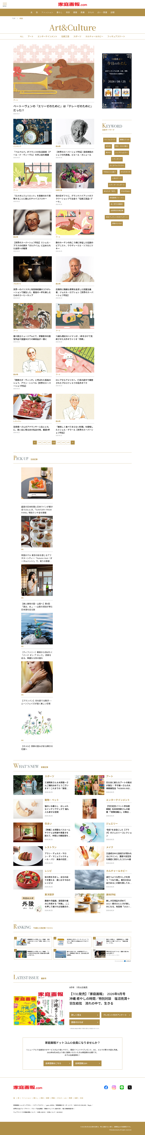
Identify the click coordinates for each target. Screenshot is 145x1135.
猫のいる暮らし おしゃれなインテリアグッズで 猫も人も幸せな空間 (57, 809)
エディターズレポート (117, 185)
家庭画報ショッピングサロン (22, 1105)
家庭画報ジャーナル (117, 198)
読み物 (58, 146)
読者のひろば (117, 223)
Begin (89, 1105)
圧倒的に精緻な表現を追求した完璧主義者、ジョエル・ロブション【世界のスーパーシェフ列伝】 (74, 292)
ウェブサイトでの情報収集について (24, 1112)
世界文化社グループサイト (21, 1108)
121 (49, 442)
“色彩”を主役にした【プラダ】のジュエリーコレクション (119, 833)
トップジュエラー (121, 152)
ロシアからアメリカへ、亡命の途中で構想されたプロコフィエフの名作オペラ (74, 381)
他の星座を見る (117, 103)
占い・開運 (102, 12)
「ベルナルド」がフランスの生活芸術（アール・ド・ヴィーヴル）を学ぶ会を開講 (32, 153)
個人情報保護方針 (68, 1108)
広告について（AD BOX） (55, 1112)
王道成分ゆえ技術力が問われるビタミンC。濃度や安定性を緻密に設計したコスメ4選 (119, 856)
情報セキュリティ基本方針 (52, 1108)
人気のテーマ (117, 178)
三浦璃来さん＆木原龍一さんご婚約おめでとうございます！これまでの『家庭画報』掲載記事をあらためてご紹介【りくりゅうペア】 (56, 785)
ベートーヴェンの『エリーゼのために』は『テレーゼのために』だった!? (53, 108)
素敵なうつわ (124, 140)
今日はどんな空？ (109, 172)
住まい (48, 824)
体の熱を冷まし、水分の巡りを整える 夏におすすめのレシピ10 (57, 880)
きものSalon (125, 191)
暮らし (59, 12)
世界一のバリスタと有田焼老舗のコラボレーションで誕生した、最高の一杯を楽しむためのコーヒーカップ (32, 292)
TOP (13, 18)
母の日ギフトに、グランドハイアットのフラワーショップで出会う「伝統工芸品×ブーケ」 (74, 199)
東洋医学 (49, 894)
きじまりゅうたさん (117, 165)
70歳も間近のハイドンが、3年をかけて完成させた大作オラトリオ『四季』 (74, 337)
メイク (109, 847)
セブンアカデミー (38, 1105)
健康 (75, 12)
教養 (83, 12)
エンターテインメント (47, 36)
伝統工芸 (65, 36)
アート (30, 36)
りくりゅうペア (109, 140)
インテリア (17, 146)
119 (39, 442)
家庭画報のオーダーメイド (64, 1105)
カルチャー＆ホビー (94, 36)
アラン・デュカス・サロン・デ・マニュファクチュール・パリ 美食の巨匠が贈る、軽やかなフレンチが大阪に (56, 856)
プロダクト (17, 284)
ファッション (47, 12)
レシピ (48, 871)
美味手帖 (111, 894)
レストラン (17, 421)
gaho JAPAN (50, 1105)
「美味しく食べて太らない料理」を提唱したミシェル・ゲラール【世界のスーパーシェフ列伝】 (74, 430)
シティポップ (117, 159)
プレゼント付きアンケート (115, 1015)
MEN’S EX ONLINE (80, 1105)
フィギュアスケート (116, 36)
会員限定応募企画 (117, 210)
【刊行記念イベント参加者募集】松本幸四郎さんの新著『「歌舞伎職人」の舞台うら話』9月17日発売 (118, 809)
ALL (21, 36)
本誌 (81, 1098)
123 (58, 442)
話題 (113, 12)
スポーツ (77, 36)
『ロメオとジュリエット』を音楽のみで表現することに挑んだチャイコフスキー (32, 197)
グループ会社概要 (37, 1108)
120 (44, 442)
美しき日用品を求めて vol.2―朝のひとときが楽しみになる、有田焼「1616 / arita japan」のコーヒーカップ (118, 904)
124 (63, 442)
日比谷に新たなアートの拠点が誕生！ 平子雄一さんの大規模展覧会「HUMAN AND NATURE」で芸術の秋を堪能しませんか (119, 785)
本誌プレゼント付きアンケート (117, 217)
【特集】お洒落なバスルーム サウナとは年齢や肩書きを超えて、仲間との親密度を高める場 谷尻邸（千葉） (57, 833)
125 (68, 442)
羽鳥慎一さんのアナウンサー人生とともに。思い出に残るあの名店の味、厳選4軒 (31, 428)
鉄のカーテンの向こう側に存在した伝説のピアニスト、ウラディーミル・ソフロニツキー (74, 246)
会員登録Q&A (81, 1063)
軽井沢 (108, 152)
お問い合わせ (41, 1112)
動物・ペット (52, 800)
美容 (68, 12)
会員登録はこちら (53, 1063)
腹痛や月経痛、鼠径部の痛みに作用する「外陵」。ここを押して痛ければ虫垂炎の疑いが (57, 904)
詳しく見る (76, 1015)
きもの (91, 12)
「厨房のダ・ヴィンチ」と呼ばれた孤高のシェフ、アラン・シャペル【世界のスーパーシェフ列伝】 (32, 383)
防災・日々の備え (121, 146)
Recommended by (119, 961)
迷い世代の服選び (117, 204)
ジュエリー (112, 824)
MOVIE (108, 146)
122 (53, 442)
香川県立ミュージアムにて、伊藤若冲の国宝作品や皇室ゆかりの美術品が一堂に (32, 337)
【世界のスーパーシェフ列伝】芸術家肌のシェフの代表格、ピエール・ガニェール (74, 153)
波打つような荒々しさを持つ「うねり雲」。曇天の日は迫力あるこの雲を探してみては (119, 880)
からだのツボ (125, 172)
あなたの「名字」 (110, 191)
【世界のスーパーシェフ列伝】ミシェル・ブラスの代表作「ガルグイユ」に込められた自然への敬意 (32, 246)
